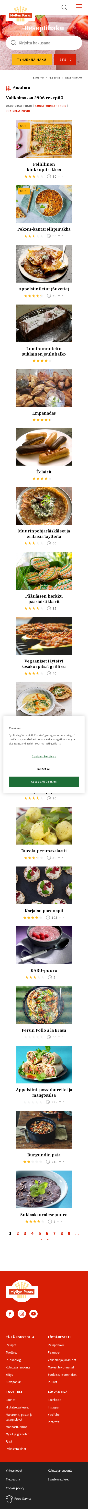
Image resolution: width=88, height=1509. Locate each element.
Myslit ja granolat (17, 1434)
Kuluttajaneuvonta (18, 1367)
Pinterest (53, 1422)
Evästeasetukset (58, 1479)
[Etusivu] (20, 14)
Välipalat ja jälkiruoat (62, 1360)
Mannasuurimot (16, 1427)
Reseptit (54, 77)
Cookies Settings (44, 756)
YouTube (33, 1314)
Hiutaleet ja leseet (17, 1407)
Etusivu (38, 77)
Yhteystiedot (14, 1470)
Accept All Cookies (44, 781)
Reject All (44, 768)
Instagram (22, 1314)
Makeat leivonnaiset (61, 1367)
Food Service (22, 1499)
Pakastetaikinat (16, 1449)
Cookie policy (15, 1488)
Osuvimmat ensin (19, 106)
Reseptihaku (56, 1345)
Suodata (21, 88)
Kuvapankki (13, 1382)
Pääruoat (54, 1352)
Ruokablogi (14, 1360)
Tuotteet (11, 1352)
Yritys (9, 1375)
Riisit (9, 1441)
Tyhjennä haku (31, 59)
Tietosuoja (13, 1479)
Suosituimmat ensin (50, 106)
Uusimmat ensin (18, 111)
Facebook (10, 1314)
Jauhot (10, 1400)
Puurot (52, 1382)
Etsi (64, 7)
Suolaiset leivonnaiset (62, 1375)
